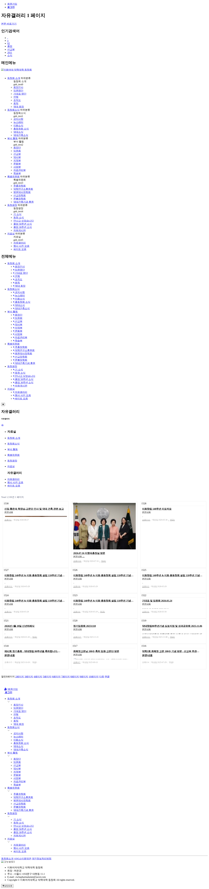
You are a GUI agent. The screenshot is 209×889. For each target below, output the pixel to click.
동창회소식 (13, 110)
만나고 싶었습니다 (23, 220)
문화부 (17, 163)
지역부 (17, 160)
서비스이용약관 (22, 858)
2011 (9, 52)
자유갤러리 (19, 242)
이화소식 (18, 125)
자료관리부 (19, 170)
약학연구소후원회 (23, 189)
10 (94, 676)
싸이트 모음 (19, 249)
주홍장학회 (19, 185)
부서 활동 (12, 138)
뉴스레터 (18, 122)
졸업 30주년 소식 (22, 227)
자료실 (11, 233)
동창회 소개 (13, 78)
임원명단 (18, 90)
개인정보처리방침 (41, 858)
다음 (101, 676)
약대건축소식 (20, 135)
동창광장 (12, 205)
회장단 (17, 147)
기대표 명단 (19, 93)
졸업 (9, 46)
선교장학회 (19, 195)
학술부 (17, 173)
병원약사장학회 (22, 192)
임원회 (17, 150)
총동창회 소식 (21, 128)
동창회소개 (7, 858)
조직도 (17, 100)
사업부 (17, 167)
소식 (9, 55)
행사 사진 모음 (21, 246)
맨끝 (107, 676)
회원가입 (12, 4)
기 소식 (17, 214)
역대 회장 (18, 106)
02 (8, 43)
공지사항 (18, 119)
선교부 (11, 49)
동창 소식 (18, 217)
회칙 (15, 103)
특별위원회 (13, 176)
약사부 (17, 157)
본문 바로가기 (9, 23)
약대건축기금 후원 (23, 202)
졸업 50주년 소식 (22, 224)
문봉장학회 (19, 198)
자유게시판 (19, 230)
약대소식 (18, 132)
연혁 (15, 97)
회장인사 (18, 87)
